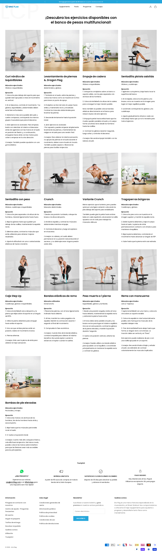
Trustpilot (81, 463)
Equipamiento (64, 7)
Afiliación (9, 533)
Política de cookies (46, 516)
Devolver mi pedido (13, 526)
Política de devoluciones (49, 523)
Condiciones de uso (47, 520)
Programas (87, 7)
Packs (76, 7)
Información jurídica (47, 509)
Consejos (99, 7)
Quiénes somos (11, 530)
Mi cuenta (9, 515)
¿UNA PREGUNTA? (22, 476)
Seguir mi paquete (12, 519)
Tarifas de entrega (12, 522)
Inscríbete (80, 518)
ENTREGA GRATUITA (61, 476)
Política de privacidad (48, 512)
